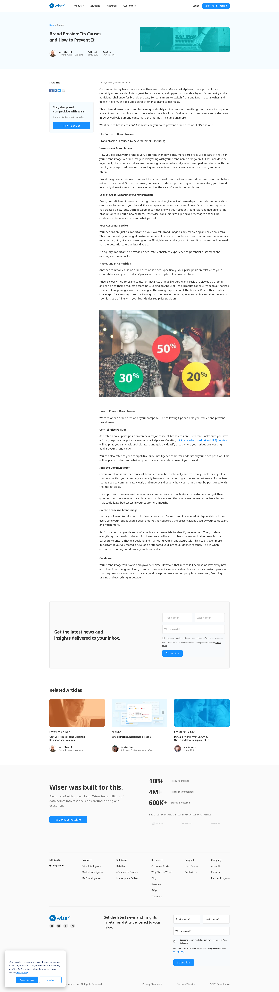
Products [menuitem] (87, 860)
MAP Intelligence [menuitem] (91, 878)
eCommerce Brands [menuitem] (127, 872)
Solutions (95, 5)
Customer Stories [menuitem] (160, 866)
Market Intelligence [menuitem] (92, 872)
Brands (60, 25)
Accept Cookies (27, 980)
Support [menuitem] (189, 860)
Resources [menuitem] (157, 860)
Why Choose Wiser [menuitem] (161, 872)
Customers (129, 5)
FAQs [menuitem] (154, 890)
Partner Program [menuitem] (220, 878)
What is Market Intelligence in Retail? (131, 736)
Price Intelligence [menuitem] (91, 866)
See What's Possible (216, 5)
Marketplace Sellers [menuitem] (127, 878)
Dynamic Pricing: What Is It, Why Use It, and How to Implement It (191, 738)
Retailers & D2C (59, 732)
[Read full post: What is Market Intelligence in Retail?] (139, 713)
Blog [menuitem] (153, 878)
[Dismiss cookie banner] (61, 956)
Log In (196, 5)
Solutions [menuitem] (121, 860)
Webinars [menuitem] (156, 896)
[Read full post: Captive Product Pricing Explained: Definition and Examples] (77, 713)
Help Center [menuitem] (191, 866)
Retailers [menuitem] (121, 866)
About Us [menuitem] (216, 866)
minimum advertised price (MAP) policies (202, 440)
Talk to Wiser (71, 125)
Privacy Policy (22, 972)
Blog (51, 25)
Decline (50, 980)
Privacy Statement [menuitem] (152, 984)
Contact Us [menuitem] (191, 872)
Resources (112, 5)
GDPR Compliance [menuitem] (220, 984)
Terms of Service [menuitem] (186, 984)
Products (79, 5)
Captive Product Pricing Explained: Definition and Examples (67, 738)
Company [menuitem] (216, 860)
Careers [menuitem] (215, 872)
